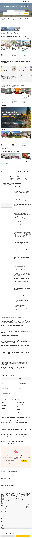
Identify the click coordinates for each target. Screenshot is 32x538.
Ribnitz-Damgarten (21, 403)
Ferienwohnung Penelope (26, 96)
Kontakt (12, 499)
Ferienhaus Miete (8, 496)
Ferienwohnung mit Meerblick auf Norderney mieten (3, 509)
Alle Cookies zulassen (23, 536)
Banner (17, 499)
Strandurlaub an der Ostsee (3, 503)
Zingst (1, 32)
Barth (17, 403)
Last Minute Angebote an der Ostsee (3, 518)
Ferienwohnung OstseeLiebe (5, 48)
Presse (27, 495)
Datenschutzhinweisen (13, 533)
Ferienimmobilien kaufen (28, 498)
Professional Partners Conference (22, 499)
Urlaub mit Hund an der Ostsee (3, 497)
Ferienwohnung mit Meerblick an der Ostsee (3, 515)
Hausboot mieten (8, 494)
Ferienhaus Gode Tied (15, 161)
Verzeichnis (27, 507)
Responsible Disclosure (27, 506)
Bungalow (7, 495)
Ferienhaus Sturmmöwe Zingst (5, 161)
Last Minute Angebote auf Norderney (2, 520)
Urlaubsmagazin (13, 495)
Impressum (27, 504)
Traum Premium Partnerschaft (18, 496)
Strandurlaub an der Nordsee (3, 505)
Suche (12, 494)
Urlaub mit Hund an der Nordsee (3, 499)
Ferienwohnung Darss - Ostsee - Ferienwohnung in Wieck (23, 69)
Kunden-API (22, 496)
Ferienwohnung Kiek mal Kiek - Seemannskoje (18, 139)
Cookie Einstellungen (8, 536)
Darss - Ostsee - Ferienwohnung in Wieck (7, 139)
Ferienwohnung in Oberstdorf (3, 527)
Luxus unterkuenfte (8, 507)
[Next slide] (30, 47)
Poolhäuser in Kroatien (2, 507)
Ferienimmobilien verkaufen (28, 500)
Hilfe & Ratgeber (18, 498)
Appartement (7, 501)
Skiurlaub (7, 506)
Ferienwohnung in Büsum (3, 523)
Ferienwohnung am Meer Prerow (17, 48)
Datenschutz (27, 503)
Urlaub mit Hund (3, 495)
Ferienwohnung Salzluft (25, 48)
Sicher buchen (12, 496)
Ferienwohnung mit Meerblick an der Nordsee (3, 512)
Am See (7, 505)
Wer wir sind (27, 494)
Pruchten (25, 403)
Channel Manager (23, 495)
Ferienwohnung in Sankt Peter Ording (3, 529)
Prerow (8, 32)
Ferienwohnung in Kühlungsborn (3, 525)
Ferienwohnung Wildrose (6, 67)
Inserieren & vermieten (17, 494)
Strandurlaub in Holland (3, 501)
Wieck (15, 32)
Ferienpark (7, 500)
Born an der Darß (3, 66)
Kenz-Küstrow (23, 404)
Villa (6, 499)
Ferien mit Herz (28, 496)
